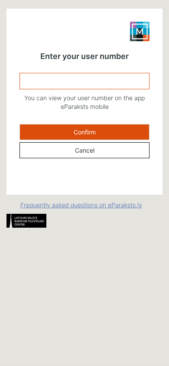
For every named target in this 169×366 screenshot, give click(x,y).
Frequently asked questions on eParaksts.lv (81, 205)
